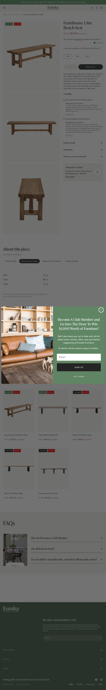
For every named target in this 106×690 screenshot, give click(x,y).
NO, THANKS (79, 376)
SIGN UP (79, 367)
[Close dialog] (101, 310)
